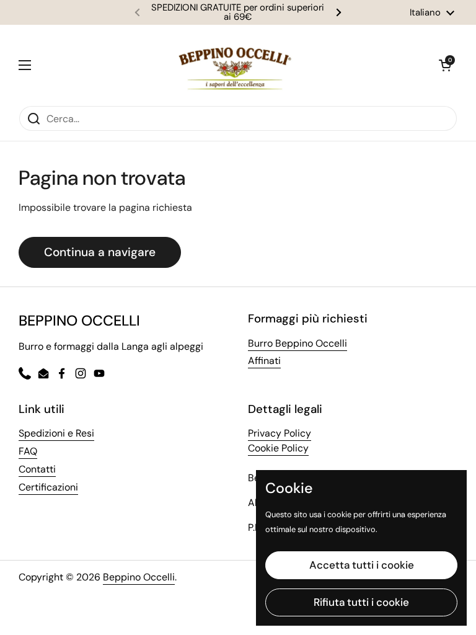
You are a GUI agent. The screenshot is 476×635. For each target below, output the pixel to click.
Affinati (264, 360)
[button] (445, 65)
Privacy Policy (279, 433)
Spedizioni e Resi (56, 433)
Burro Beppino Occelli (297, 343)
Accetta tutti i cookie (361, 565)
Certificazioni (48, 487)
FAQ (28, 451)
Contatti (37, 469)
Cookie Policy (278, 448)
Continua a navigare (100, 252)
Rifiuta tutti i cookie (361, 602)
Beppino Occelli (139, 577)
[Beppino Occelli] (235, 65)
